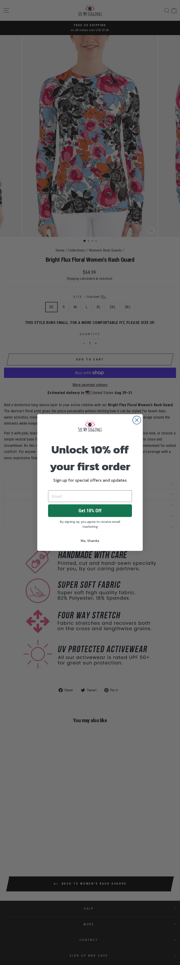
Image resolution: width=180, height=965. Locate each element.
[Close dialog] (137, 420)
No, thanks (90, 540)
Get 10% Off (90, 510)
